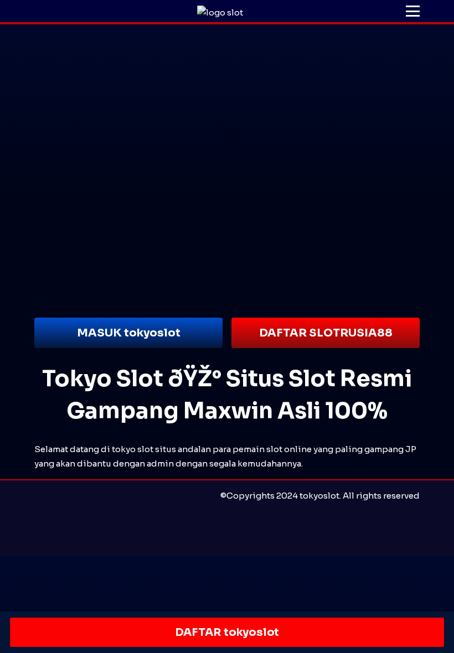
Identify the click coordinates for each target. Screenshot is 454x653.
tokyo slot (132, 449)
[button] (413, 11)
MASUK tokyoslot (128, 333)
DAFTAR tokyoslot (226, 632)
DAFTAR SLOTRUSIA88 (326, 333)
